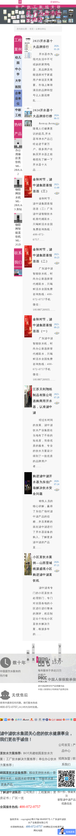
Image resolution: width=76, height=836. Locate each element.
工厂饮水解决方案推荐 (21, 759)
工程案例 (35, 14)
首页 (17, 9)
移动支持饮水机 (39, 772)
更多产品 (7, 784)
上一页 (33, 653)
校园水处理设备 (25, 778)
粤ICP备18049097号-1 (41, 819)
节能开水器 (46, 778)
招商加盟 (47, 14)
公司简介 (29, 792)
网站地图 (38, 830)
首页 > (33, 29)
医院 (18, 86)
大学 (18, 80)
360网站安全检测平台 (53, 827)
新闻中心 (41, 14)
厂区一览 (18, 798)
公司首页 (64, 744)
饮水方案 (29, 14)
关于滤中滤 (53, 16)
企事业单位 (41, 29)
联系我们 (59, 14)
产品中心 (23, 14)
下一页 (59, 653)
